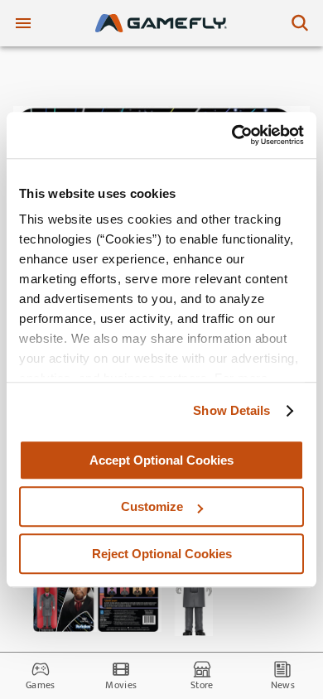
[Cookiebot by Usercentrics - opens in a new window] (232, 135)
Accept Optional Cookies (161, 460)
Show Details (231, 410)
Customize (152, 506)
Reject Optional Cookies (162, 554)
